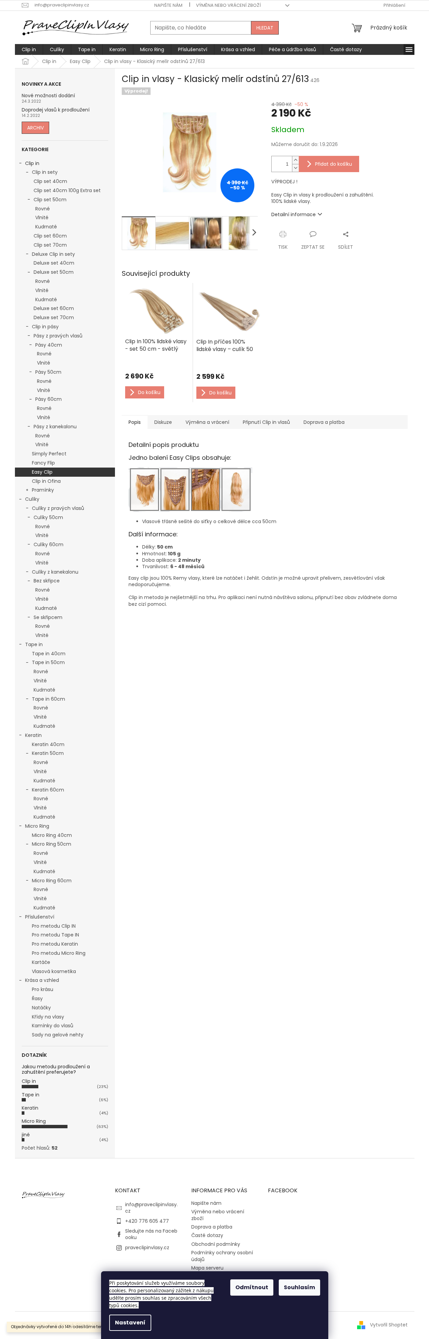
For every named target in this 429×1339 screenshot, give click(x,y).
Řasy (37, 998)
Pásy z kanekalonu (55, 426)
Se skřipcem (48, 617)
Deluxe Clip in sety (53, 254)
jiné (26, 1134)
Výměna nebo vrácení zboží (228, 5)
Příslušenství (39, 916)
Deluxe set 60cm (54, 308)
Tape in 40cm (48, 653)
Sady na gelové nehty (57, 1034)
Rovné (42, 208)
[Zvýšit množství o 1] (295, 160)
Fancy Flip (43, 462)
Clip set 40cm (50, 181)
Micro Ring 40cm (52, 835)
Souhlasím (299, 1287)
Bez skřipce (47, 580)
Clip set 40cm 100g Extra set (67, 190)
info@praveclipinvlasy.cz (151, 1207)
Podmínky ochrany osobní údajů (222, 1255)
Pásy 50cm (48, 372)
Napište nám (168, 5)
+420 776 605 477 (147, 1221)
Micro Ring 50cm (51, 844)
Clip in (32, 163)
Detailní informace (293, 214)
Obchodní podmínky (215, 1244)
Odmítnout (251, 1287)
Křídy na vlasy (48, 1016)
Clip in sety (45, 172)
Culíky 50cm (48, 517)
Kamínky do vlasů (52, 1025)
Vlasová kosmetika (54, 971)
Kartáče (41, 962)
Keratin (33, 735)
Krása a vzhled (42, 980)
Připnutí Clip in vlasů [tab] (266, 422)
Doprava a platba (211, 1226)
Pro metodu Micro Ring (58, 953)
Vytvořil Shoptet (389, 1324)
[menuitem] (29, 49)
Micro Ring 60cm (52, 880)
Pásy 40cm (48, 345)
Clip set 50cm (50, 199)
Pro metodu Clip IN (54, 926)
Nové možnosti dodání (48, 95)
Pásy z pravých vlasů (58, 335)
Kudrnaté (46, 226)
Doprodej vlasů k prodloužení (56, 109)
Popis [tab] (135, 422)
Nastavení (130, 1322)
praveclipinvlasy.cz (147, 1247)
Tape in (34, 644)
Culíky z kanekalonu (55, 572)
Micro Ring (37, 826)
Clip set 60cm (50, 235)
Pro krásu (42, 989)
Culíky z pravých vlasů (58, 508)
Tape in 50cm (48, 662)
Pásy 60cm (48, 399)
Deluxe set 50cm (54, 272)
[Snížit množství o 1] (295, 168)
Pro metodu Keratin (55, 944)
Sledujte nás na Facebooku (151, 1234)
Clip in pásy (45, 326)
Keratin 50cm (48, 753)
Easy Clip (42, 472)
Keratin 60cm (48, 789)
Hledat (264, 27)
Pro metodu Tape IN (55, 934)
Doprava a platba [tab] (324, 422)
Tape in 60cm (48, 699)
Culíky (32, 499)
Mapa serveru (207, 1267)
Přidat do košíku (333, 164)
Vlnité (41, 217)
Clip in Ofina (46, 481)
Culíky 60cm (48, 544)
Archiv (35, 127)
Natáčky (41, 1007)
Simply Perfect (49, 453)
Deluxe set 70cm (54, 317)
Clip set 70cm (50, 245)
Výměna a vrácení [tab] (207, 422)
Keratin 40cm (48, 744)
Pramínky (43, 490)
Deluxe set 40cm (54, 263)
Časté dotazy (207, 1235)
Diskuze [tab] (163, 422)
